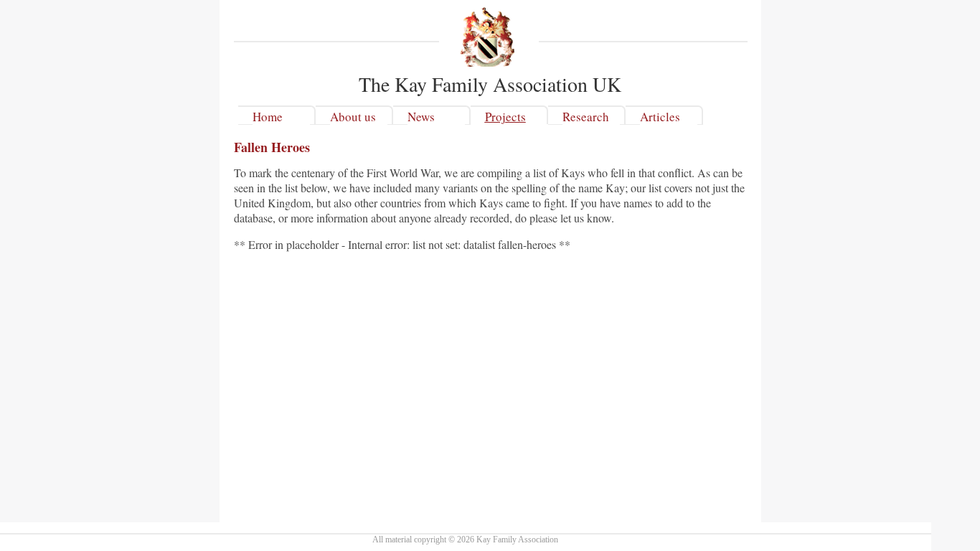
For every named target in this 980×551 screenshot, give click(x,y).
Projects (505, 116)
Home (268, 116)
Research (585, 116)
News (421, 116)
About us (353, 116)
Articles (660, 116)
